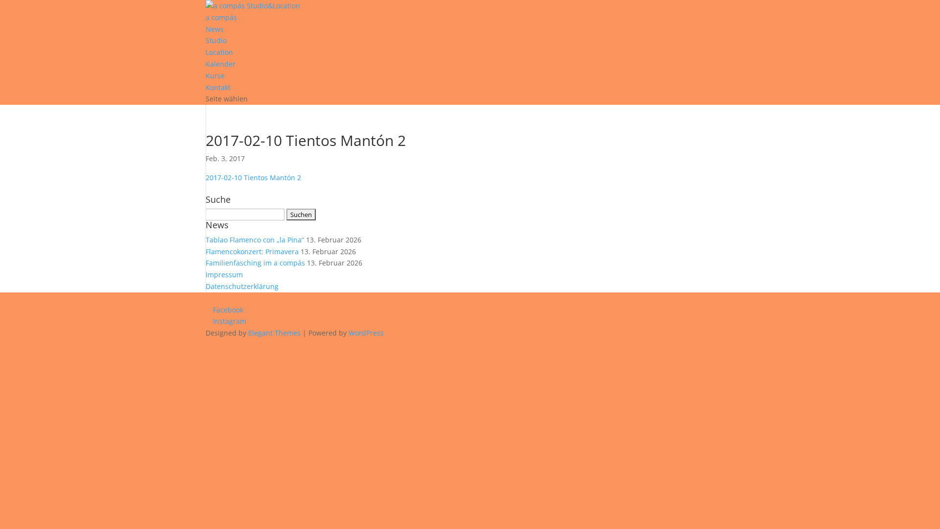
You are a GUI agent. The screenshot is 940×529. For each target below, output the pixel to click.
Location (219, 52)
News (215, 29)
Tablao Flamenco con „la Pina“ (255, 239)
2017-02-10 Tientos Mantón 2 (253, 177)
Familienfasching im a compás (255, 262)
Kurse (215, 75)
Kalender (220, 64)
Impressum (224, 274)
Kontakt (218, 87)
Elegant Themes (274, 332)
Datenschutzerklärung (242, 286)
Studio (216, 40)
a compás (221, 17)
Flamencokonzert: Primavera (252, 251)
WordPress (366, 332)
